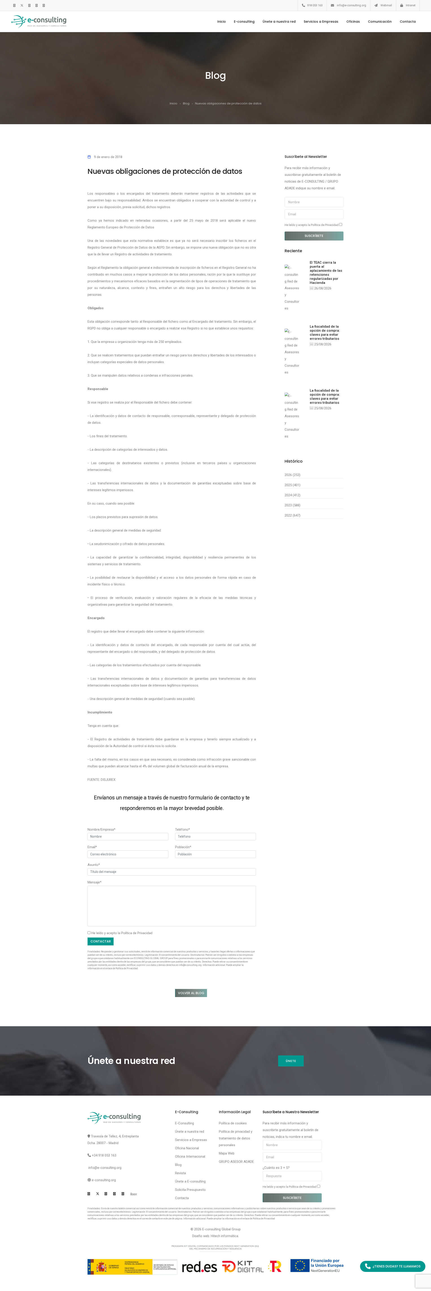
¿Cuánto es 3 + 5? (276, 1168)
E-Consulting (184, 1123)
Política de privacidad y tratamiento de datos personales (235, 1138)
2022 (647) (292, 515)
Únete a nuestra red (279, 21)
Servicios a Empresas (321, 21)
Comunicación (380, 21)
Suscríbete (314, 236)
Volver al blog (191, 993)
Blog (186, 103)
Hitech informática (224, 1236)
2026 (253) (292, 475)
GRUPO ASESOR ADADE (236, 1162)
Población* (183, 847)
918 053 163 (315, 5)
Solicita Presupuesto (190, 1190)
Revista (180, 1173)
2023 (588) (292, 505)
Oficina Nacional (187, 1148)
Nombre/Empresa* (101, 830)
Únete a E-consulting (190, 1181)
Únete (291, 1061)
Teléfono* (182, 830)
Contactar (100, 941)
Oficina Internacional (190, 1156)
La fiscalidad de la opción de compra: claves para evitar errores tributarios (325, 332)
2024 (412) (292, 495)
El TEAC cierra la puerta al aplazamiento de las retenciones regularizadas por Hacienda (326, 272)
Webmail (386, 5)
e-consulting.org (104, 1180)
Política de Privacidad (136, 933)
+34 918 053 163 (104, 1155)
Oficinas (353, 21)
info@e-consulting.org (351, 5)
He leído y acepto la (312, 225)
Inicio (221, 21)
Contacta (408, 21)
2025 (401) (292, 485)
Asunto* (94, 865)
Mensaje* (94, 882)
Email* (92, 847)
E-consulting (244, 21)
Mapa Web (226, 1153)
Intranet (411, 5)
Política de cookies (233, 1123)
